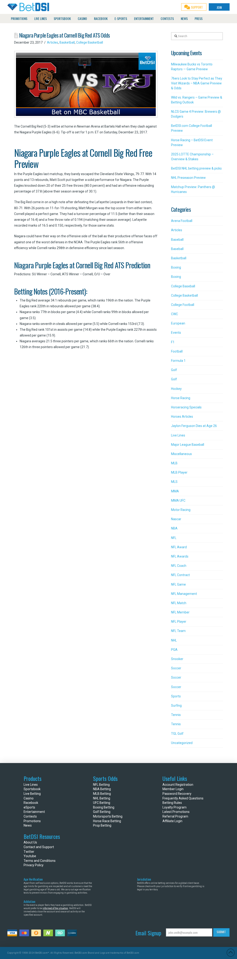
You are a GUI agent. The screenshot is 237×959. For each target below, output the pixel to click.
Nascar (176, 519)
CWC (174, 314)
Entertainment (34, 812)
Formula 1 (178, 360)
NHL (174, 640)
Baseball (177, 239)
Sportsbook (32, 789)
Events (176, 332)
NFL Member (180, 612)
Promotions (32, 821)
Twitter (29, 851)
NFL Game (178, 584)
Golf (174, 370)
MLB (174, 463)
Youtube (30, 856)
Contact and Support (39, 847)
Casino (29, 798)
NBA (174, 528)
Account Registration (177, 784)
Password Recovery (176, 793)
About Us (30, 842)
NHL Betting (101, 798)
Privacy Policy (34, 865)
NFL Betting (101, 784)
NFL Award (179, 547)
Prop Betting (102, 825)
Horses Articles (182, 416)
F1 (173, 342)
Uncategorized (182, 743)
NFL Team (178, 631)
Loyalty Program (174, 807)
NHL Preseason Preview (188, 178)
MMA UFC (178, 500)
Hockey (176, 389)
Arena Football (181, 221)
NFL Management (184, 594)
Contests (30, 816)
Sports (176, 696)
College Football (182, 305)
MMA (175, 491)
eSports (29, 807)
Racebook (31, 803)
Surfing (176, 705)
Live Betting (32, 793)
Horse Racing (180, 398)
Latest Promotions (176, 812)
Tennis (176, 715)
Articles (52, 42)
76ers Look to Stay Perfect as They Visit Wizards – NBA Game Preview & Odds (196, 83)
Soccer (176, 668)
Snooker (177, 659)
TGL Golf (177, 733)
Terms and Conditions (40, 861)
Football (177, 351)
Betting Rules (172, 803)
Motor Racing (180, 510)
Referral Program (175, 816)
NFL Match (178, 603)
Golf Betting (101, 812)
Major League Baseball (187, 444)
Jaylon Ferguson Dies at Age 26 (194, 426)
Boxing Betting (103, 807)
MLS (174, 482)
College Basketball (89, 42)
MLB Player (179, 472)
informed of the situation (55, 908)
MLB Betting (102, 793)
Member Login (173, 789)
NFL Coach (178, 566)
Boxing (176, 267)
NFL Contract (180, 575)
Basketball (67, 42)
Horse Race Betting (107, 821)
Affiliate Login (172, 821)
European (178, 323)
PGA (174, 649)
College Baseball (183, 286)
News (28, 825)
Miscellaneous (181, 454)
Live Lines (178, 435)
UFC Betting (101, 803)
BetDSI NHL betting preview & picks (196, 168)
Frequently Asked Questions (182, 798)
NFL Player (178, 621)
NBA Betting (102, 789)
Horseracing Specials (186, 407)
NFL (173, 538)
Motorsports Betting (107, 816)
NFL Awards (179, 556)
